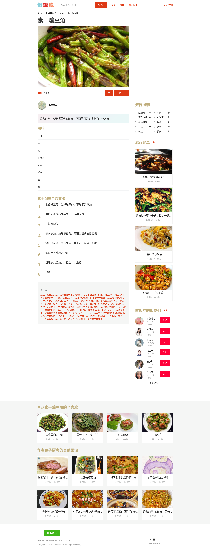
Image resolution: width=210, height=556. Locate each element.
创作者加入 (52, 533)
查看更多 (153, 382)
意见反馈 (58, 540)
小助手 (134, 5)
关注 (165, 320)
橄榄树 (150, 329)
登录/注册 (168, 5)
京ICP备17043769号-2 (74, 544)
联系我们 (50, 540)
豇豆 (62, 13)
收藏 (121, 93)
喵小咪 (150, 361)
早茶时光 (151, 318)
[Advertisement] (154, 55)
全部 (154, 142)
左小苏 (150, 372)
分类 (122, 5)
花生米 (150, 350)
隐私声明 (67, 540)
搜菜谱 (101, 5)
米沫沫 (150, 339)
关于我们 (41, 540)
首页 (113, 5)
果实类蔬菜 (50, 13)
